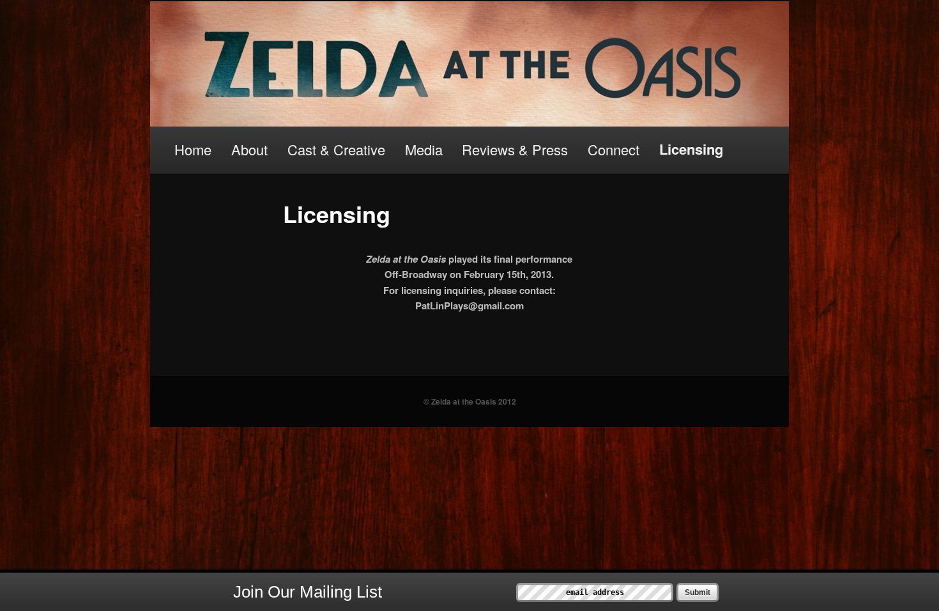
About (249, 149)
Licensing (691, 149)
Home (192, 149)
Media (424, 149)
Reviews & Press (515, 149)
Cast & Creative (336, 149)
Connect (613, 149)
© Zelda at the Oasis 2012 (470, 401)
